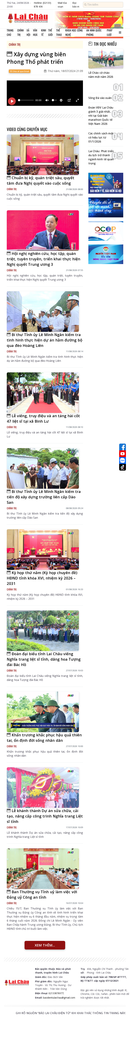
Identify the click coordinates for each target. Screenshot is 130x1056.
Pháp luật (109, 32)
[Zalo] (122, 460)
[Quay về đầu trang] (122, 1047)
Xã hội (28, 32)
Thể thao (59, 32)
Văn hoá (35, 32)
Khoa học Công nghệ (74, 32)
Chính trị (20, 32)
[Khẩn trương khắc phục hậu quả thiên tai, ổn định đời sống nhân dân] (43, 712)
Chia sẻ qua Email (20, 71)
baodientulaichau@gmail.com (59, 997)
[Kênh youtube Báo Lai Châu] (122, 453)
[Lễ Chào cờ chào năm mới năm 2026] (105, 59)
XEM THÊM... (45, 945)
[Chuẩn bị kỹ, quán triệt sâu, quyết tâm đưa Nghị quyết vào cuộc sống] (43, 155)
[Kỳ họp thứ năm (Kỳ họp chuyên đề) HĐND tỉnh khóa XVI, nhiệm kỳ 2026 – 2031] (43, 549)
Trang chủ (10, 32)
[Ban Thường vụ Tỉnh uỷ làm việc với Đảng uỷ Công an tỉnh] (43, 868)
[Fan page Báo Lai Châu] (122, 447)
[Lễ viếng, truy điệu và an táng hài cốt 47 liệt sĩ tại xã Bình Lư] (43, 392)
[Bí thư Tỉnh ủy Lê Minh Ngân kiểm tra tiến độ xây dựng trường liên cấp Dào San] (43, 468)
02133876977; (56, 993)
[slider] (26, 100)
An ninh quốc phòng (93, 32)
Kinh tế (43, 32)
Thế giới (50, 32)
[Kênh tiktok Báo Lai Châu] (122, 467)
